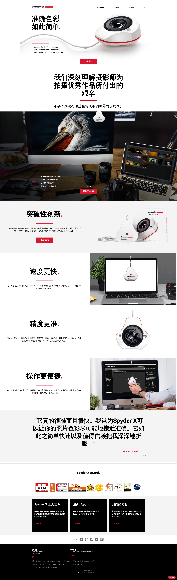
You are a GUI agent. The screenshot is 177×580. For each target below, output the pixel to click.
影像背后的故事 (88, 191)
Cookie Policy (70, 564)
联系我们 (73, 555)
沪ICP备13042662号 (88, 570)
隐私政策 (61, 564)
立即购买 (116, 7)
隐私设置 (79, 564)
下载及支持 (131, 7)
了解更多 (37, 523)
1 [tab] (141, 455)
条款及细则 (43, 564)
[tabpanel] (88, 437)
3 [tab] (145, 455)
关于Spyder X (101, 7)
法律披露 (34, 564)
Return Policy (52, 564)
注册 (33, 557)
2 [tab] (143, 455)
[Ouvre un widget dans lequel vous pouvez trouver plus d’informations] (172, 577)
